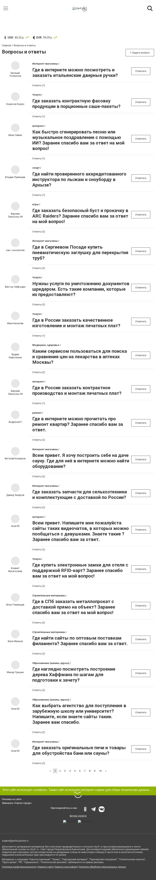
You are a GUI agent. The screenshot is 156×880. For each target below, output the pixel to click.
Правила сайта (45, 867)
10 (100, 770)
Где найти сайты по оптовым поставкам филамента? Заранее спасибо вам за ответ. (80, 640)
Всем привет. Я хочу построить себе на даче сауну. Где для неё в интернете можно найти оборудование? (80, 461)
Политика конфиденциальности (19, 867)
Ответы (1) (38, 85)
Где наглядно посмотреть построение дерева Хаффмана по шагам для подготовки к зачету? (73, 674)
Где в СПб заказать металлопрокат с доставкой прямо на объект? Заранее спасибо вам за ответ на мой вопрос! (73, 607)
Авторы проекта (78, 816)
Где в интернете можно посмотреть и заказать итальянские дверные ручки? (75, 72)
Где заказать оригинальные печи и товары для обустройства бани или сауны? (79, 750)
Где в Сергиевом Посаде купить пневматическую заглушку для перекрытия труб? (80, 252)
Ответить (140, 71)
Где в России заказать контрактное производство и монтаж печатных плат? (76, 390)
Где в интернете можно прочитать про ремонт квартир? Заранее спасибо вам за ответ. (77, 424)
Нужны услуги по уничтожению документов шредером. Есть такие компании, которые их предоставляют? (80, 289)
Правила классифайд (66, 867)
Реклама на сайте (11, 799)
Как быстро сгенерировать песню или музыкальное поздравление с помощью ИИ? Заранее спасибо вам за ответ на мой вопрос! (78, 140)
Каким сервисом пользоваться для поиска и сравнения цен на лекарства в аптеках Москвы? (79, 357)
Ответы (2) (38, 231)
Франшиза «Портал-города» (17, 803)
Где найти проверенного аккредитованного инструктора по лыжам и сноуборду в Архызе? (79, 179)
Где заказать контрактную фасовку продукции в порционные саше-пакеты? (76, 103)
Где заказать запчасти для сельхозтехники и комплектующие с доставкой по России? (79, 494)
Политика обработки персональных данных (102, 867)
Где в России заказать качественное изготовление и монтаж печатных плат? (76, 323)
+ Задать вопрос (140, 52)
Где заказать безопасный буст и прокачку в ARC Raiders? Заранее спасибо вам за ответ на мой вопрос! (80, 216)
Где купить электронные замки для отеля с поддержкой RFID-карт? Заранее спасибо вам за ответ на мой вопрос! (80, 570)
